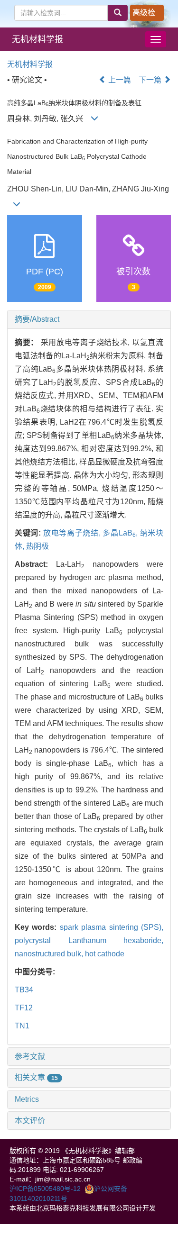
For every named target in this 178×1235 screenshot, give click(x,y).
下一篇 (151, 80)
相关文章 (36, 1077)
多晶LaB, (121, 533)
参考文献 (30, 1057)
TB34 (24, 990)
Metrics (27, 1099)
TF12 (24, 1008)
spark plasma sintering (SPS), (111, 927)
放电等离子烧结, (73, 533)
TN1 (22, 1026)
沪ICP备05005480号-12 (45, 1188)
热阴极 (37, 546)
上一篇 (118, 80)
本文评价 (30, 1121)
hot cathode (104, 954)
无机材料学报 (37, 39)
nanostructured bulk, (50, 954)
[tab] (89, 319)
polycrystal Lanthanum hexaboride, (89, 940)
